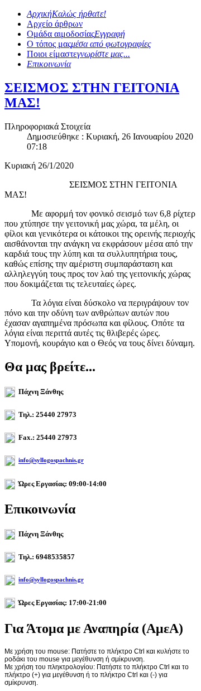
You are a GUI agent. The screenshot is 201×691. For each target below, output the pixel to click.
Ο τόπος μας (89, 44)
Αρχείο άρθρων (55, 23)
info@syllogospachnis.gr (51, 460)
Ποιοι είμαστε (78, 54)
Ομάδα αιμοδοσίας (76, 34)
